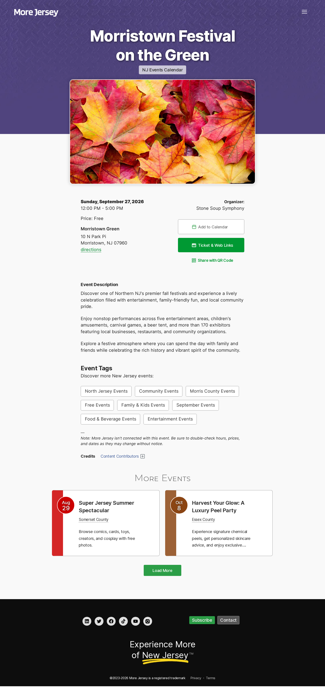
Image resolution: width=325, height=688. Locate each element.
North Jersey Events (106, 391)
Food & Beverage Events (110, 419)
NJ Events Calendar (162, 70)
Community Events (158, 391)
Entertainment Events (170, 419)
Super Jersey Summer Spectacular (110, 506)
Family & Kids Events (143, 405)
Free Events (97, 405)
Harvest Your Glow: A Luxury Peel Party (221, 506)
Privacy (195, 678)
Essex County (206, 519)
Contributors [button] (120, 456)
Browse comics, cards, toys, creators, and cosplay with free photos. (109, 538)
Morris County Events (212, 391)
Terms (210, 678)
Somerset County (97, 519)
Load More (162, 570)
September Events (195, 405)
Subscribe (202, 620)
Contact (228, 620)
